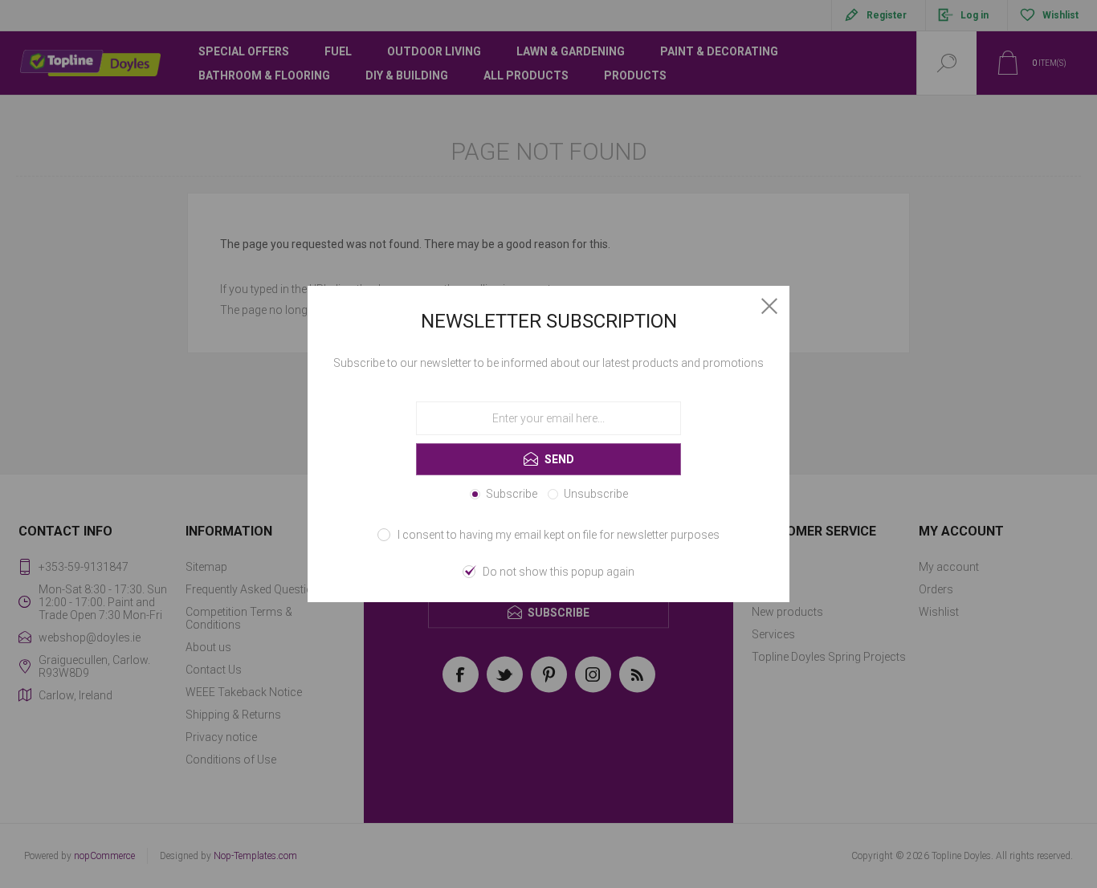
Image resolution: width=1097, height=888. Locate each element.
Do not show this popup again (558, 571)
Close (769, 306)
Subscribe (511, 493)
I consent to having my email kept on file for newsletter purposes (559, 534)
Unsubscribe (596, 493)
